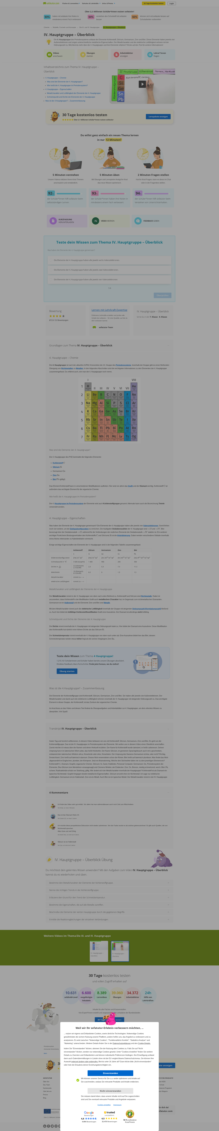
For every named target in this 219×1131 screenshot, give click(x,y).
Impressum (117, 1105)
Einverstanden (110, 1073)
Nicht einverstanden (110, 1091)
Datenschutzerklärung (121, 1043)
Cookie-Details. (144, 1043)
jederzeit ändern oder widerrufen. (84, 1062)
